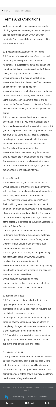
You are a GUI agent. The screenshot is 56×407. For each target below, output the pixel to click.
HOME (7, 11)
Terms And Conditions (22, 11)
